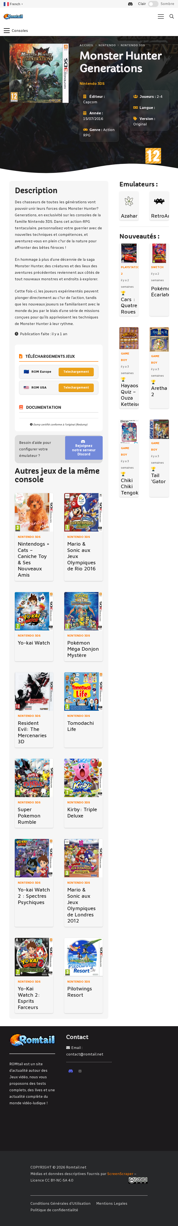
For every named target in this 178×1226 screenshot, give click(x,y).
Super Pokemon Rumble (29, 815)
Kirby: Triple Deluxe (82, 812)
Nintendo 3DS (133, 45)
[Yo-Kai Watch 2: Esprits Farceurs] (34, 957)
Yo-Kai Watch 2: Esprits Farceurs (29, 997)
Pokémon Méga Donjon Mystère (83, 649)
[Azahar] (129, 201)
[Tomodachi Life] (83, 691)
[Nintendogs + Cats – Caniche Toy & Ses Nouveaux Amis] (34, 512)
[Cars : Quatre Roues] (129, 253)
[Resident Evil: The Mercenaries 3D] (34, 691)
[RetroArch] (159, 201)
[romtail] (13, 16)
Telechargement (76, 372)
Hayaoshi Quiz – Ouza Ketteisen (132, 394)
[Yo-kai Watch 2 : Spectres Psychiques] (34, 858)
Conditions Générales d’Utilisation (60, 1203)
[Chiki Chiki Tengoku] (129, 432)
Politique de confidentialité (54, 1210)
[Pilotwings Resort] (83, 957)
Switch (157, 267)
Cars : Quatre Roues (129, 305)
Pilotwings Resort (79, 991)
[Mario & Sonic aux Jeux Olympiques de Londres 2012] (83, 858)
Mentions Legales (111, 1203)
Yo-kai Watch (34, 643)
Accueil (87, 45)
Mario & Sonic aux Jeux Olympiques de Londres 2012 (81, 905)
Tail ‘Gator (158, 478)
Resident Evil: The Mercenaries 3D (32, 732)
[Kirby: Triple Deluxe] (83, 778)
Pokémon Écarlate (162, 291)
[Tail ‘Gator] (159, 429)
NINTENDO (107, 45)
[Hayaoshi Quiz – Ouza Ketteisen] (129, 338)
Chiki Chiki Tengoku (131, 486)
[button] (161, 16)
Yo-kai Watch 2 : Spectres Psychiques (34, 895)
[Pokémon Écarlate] (159, 253)
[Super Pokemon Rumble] (34, 778)
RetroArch (163, 216)
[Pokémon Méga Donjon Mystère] (83, 611)
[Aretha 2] (159, 339)
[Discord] (130, 4)
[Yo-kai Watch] (34, 611)
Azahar (129, 216)
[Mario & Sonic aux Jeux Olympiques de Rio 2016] (83, 512)
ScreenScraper (120, 1174)
